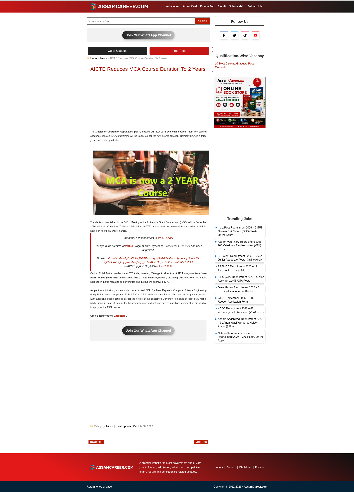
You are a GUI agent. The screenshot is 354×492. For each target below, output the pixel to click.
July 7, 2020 (165, 266)
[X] (234, 35)
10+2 (222, 63)
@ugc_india (142, 262)
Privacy (259, 467)
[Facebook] (224, 35)
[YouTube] (255, 35)
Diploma (230, 63)
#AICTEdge (165, 237)
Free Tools (179, 50)
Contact (231, 467)
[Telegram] (245, 35)
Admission (173, 6)
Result (222, 6)
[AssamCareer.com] (111, 467)
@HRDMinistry (146, 258)
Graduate (241, 63)
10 (216, 63)
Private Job (207, 6)
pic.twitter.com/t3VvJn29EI (177, 262)
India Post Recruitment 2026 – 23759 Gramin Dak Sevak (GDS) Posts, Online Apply (240, 231)
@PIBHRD (110, 262)
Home (93, 58)
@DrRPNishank (166, 258)
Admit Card (190, 6)
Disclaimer (245, 467)
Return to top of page (99, 486)
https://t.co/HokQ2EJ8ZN (122, 258)
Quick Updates (117, 50)
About (219, 467)
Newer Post (96, 442)
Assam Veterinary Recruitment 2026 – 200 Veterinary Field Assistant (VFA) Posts (241, 245)
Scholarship (236, 6)
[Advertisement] (148, 102)
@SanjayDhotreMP (188, 258)
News (103, 58)
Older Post (201, 442)
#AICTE (155, 262)
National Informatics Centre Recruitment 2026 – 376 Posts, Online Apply (240, 337)
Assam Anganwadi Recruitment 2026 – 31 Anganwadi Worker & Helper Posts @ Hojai (240, 322)
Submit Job (255, 6)
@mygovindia (126, 262)
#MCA (129, 245)
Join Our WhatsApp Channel (148, 35)
